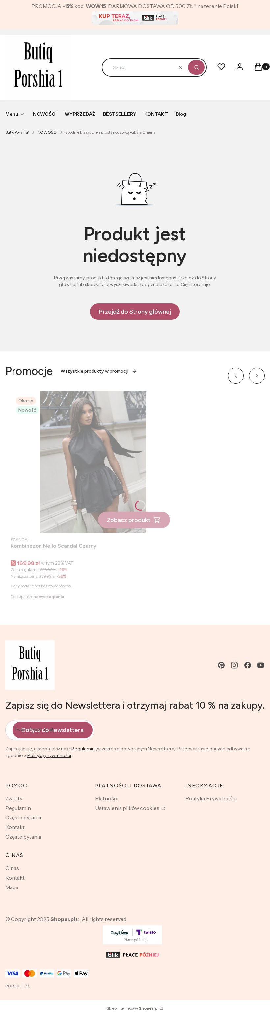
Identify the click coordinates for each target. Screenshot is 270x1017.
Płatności (106, 798)
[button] (196, 67)
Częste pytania (23, 817)
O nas (12, 868)
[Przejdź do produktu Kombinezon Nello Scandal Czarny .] (93, 462)
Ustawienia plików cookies (127, 808)
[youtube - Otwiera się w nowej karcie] (261, 665)
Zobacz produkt (128, 520)
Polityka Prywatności (211, 798)
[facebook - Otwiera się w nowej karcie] (248, 665)
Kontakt (15, 827)
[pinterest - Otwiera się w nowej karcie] (221, 665)
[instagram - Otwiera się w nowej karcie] (234, 665)
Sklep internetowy (133, 1008)
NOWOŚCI (47, 132)
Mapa (11, 887)
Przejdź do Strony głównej (135, 311)
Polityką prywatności (49, 755)
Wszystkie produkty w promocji (94, 371)
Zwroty (13, 798)
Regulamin (82, 749)
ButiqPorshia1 (17, 132)
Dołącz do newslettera (52, 730)
